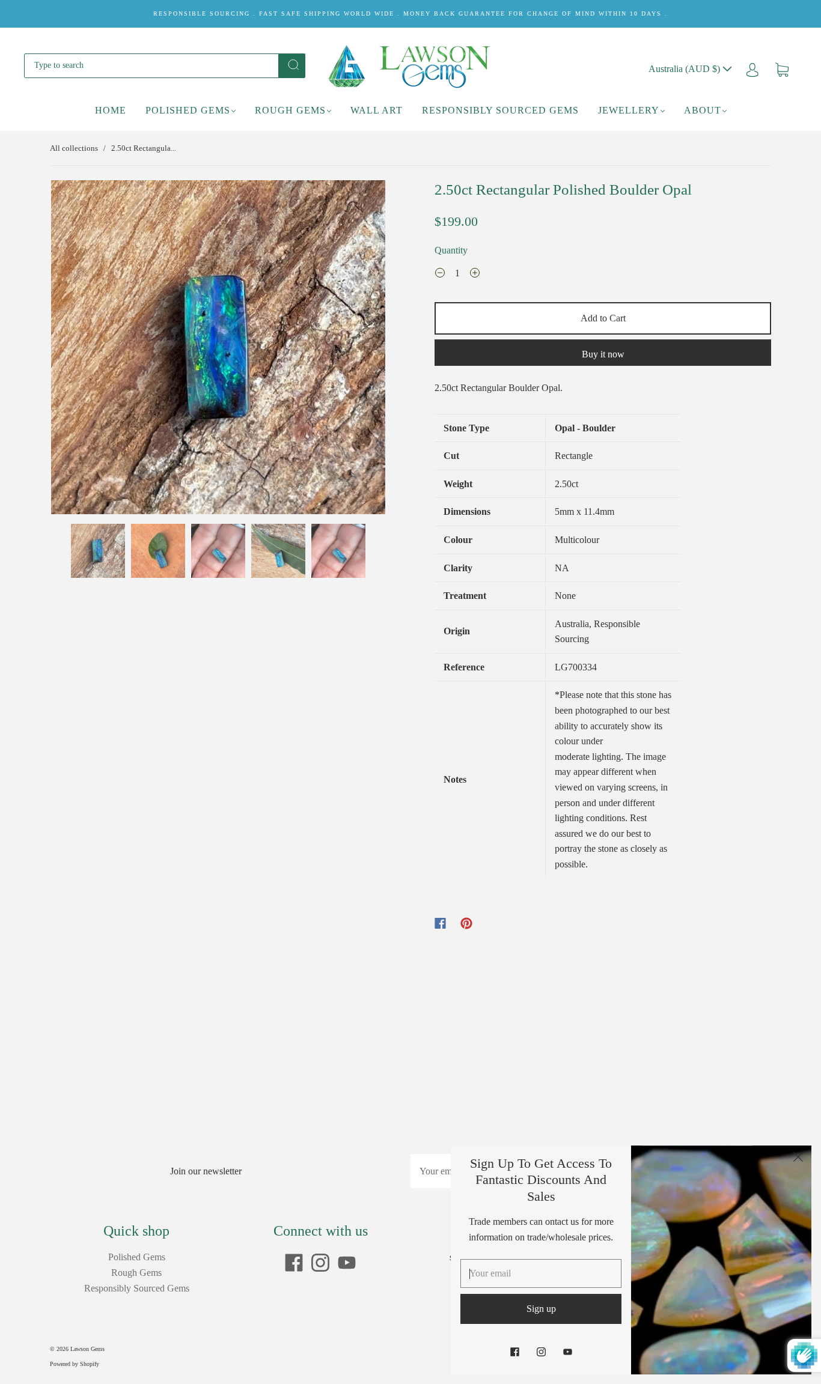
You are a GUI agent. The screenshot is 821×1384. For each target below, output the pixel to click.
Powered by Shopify (74, 1364)
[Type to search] (151, 65)
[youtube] (347, 1262)
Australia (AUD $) (685, 69)
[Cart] (782, 68)
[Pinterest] (466, 923)
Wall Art (376, 110)
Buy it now (603, 354)
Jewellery (628, 110)
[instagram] (320, 1262)
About (702, 110)
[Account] (752, 68)
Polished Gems (187, 110)
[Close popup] (798, 1159)
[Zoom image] (218, 349)
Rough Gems (290, 110)
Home (110, 110)
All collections (74, 148)
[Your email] (540, 1273)
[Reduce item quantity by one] (440, 274)
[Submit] (292, 65)
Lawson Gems (87, 1349)
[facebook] (294, 1262)
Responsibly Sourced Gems (500, 110)
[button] (84, 349)
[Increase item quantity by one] (475, 274)
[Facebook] (440, 923)
